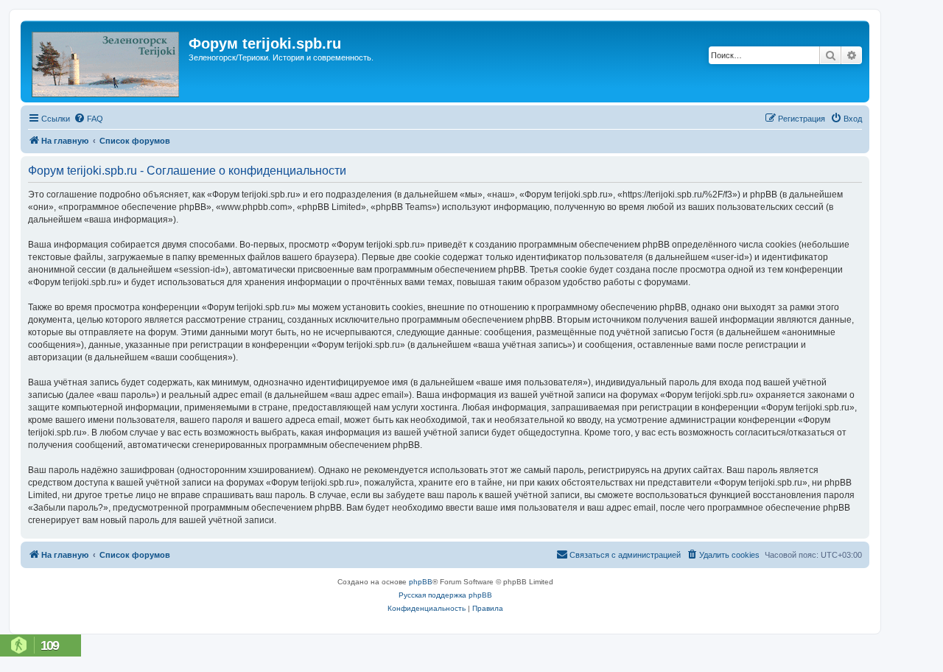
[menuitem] (88, 118)
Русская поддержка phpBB (445, 595)
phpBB (420, 582)
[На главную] (106, 61)
